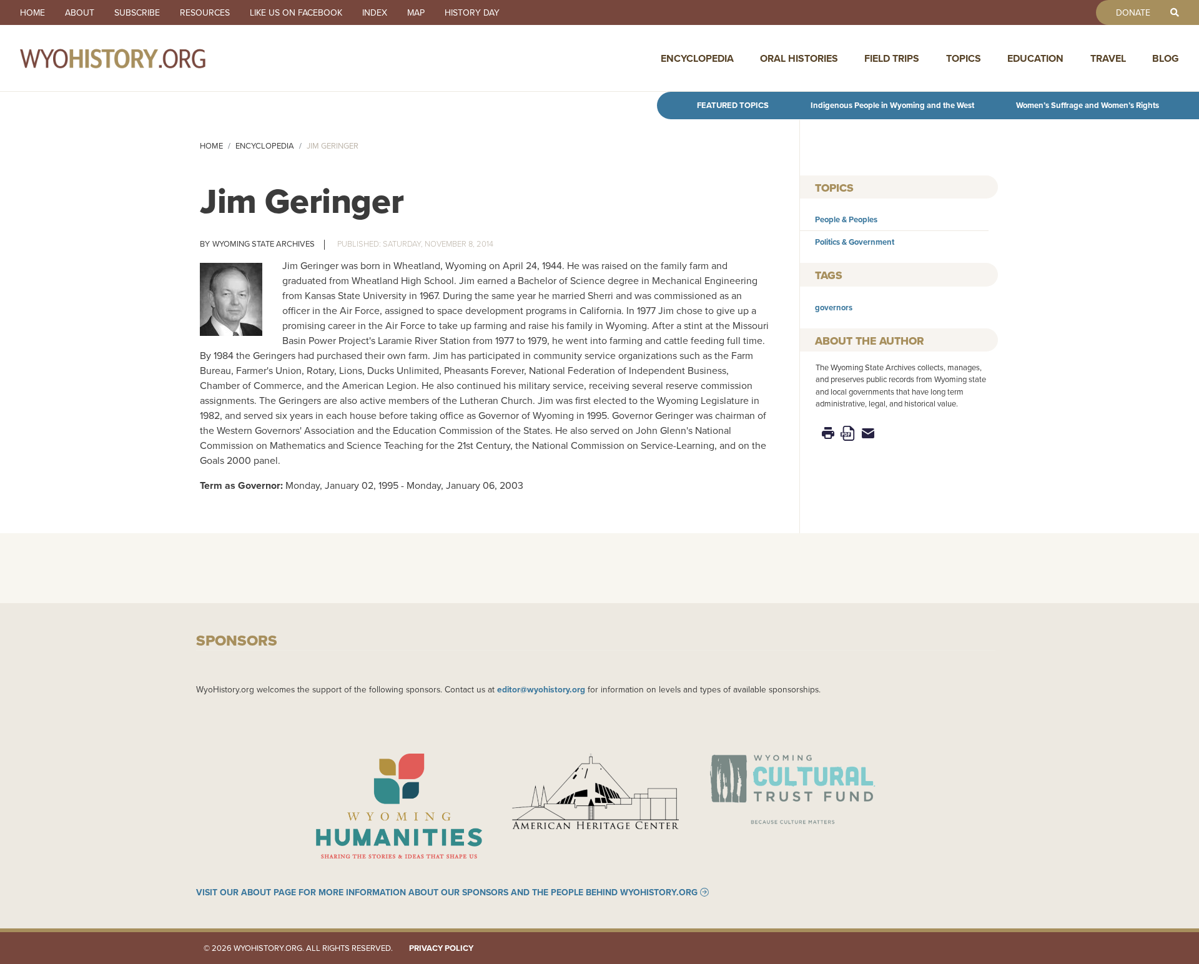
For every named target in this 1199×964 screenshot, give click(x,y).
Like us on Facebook (296, 12)
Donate (1133, 12)
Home (32, 12)
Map (416, 12)
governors (833, 307)
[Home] (140, 58)
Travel (1108, 58)
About (79, 12)
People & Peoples (846, 219)
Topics (963, 58)
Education (1035, 58)
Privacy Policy (441, 948)
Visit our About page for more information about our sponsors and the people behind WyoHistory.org (447, 892)
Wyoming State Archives (263, 243)
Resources (205, 12)
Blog (1165, 58)
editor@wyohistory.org (541, 689)
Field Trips (891, 58)
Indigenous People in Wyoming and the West (892, 105)
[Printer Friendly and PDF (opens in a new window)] (848, 432)
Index (374, 12)
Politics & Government (854, 242)
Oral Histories (799, 58)
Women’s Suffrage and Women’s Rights (1087, 105)
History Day (472, 12)
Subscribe (137, 12)
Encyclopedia (697, 58)
